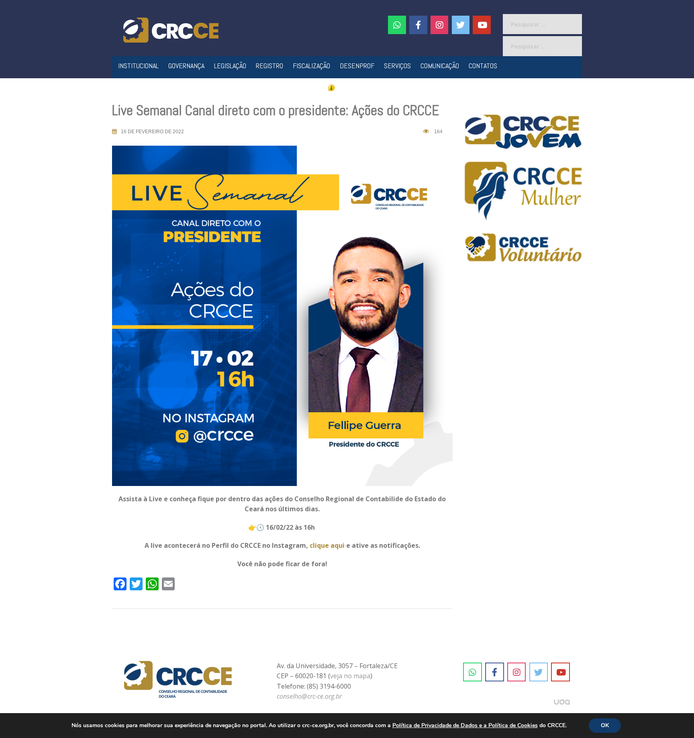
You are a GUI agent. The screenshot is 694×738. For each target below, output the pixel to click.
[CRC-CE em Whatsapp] (397, 25)
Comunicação (439, 65)
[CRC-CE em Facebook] (418, 25)
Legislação (230, 65)
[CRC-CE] (170, 29)
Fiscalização (311, 65)
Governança (186, 65)
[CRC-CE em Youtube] (482, 25)
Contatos (483, 65)
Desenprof (357, 65)
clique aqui (327, 545)
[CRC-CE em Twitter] (461, 25)
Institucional (138, 65)
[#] (440, 25)
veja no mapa (350, 675)
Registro (269, 65)
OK (605, 725)
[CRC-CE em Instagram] (516, 672)
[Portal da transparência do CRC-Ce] (347, 87)
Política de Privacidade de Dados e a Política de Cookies (465, 725)
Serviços (397, 65)
